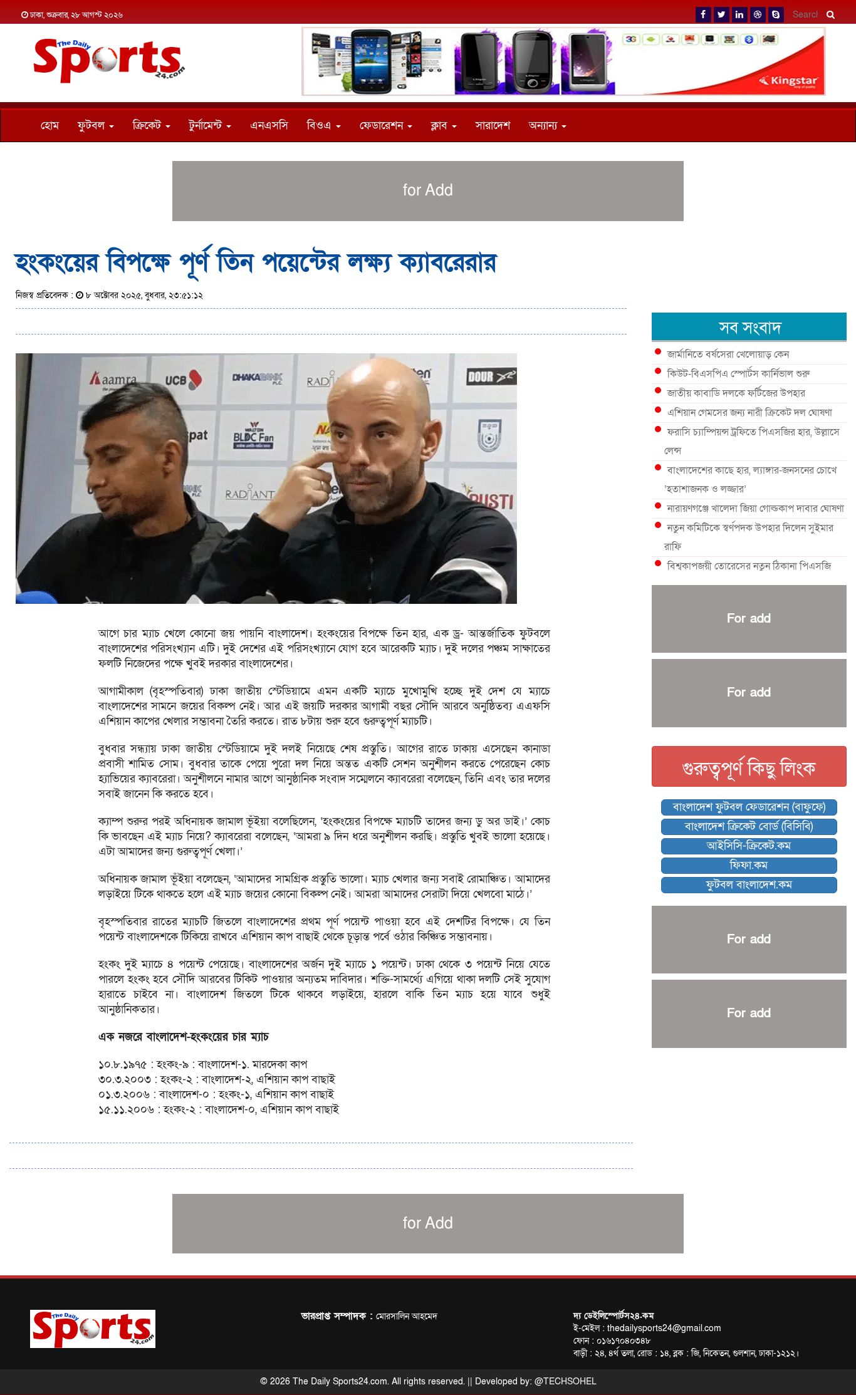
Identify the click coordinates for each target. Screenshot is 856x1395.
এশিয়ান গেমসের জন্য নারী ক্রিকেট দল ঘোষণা (749, 413)
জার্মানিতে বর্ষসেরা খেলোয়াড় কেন (728, 354)
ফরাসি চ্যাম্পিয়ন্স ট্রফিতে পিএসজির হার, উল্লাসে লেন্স (752, 441)
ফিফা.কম (749, 865)
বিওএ (321, 125)
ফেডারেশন (383, 125)
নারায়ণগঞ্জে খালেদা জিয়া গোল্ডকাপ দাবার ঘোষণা (755, 509)
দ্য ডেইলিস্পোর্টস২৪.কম (613, 1316)
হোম (50, 125)
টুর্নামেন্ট (207, 125)
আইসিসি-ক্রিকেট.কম (749, 846)
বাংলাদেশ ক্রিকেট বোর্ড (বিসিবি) (749, 826)
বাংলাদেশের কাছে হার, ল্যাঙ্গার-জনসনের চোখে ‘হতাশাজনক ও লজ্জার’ (750, 480)
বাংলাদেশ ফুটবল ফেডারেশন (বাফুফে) (749, 807)
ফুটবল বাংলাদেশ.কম (749, 885)
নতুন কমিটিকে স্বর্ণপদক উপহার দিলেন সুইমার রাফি (748, 537)
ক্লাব (441, 125)
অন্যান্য (544, 125)
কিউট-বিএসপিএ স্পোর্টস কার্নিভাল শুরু (738, 374)
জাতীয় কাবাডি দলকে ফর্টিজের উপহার (736, 393)
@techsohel (566, 1381)
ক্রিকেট (148, 125)
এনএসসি (269, 125)
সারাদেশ (493, 125)
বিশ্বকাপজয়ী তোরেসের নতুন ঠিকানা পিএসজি (749, 566)
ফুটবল (93, 125)
